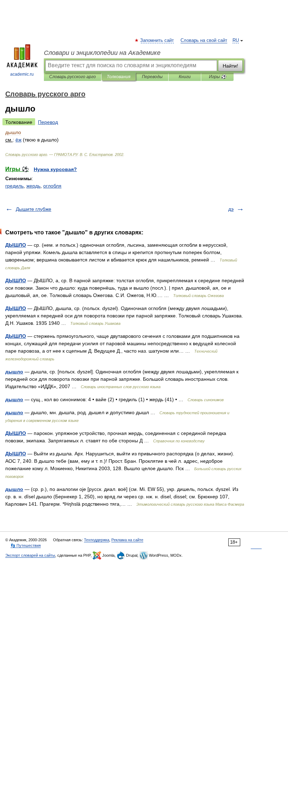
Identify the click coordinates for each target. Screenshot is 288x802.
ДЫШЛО (15, 245)
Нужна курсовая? (55, 169)
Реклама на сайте (127, 540)
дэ (231, 209)
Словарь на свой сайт (204, 40)
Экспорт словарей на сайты (30, 555)
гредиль (14, 186)
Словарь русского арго (72, 76)
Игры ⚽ (217, 76)
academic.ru (22, 74)
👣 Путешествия (26, 545)
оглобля (52, 186)
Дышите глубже (33, 209)
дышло (14, 371)
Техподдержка (96, 540)
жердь (33, 186)
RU (236, 40)
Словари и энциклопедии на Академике (102, 52)
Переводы (152, 76)
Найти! (230, 66)
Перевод (48, 122)
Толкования (118, 76)
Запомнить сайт (157, 40)
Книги (185, 76)
